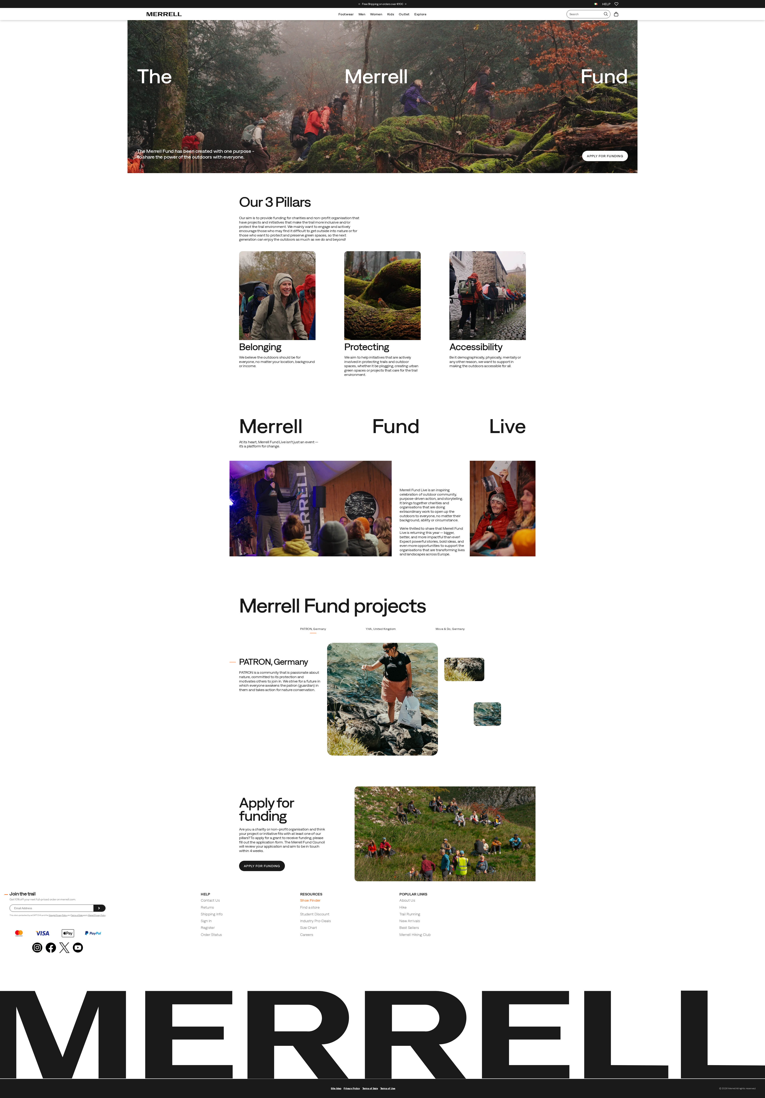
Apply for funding (262, 866)
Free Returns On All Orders (383, 4)
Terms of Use (387, 1088)
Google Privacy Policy (58, 915)
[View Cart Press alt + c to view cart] (616, 14)
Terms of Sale (77, 915)
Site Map (336, 1088)
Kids (390, 14)
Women (376, 14)
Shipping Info (212, 914)
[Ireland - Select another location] (595, 4)
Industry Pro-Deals (315, 921)
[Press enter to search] (605, 14)
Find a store (310, 907)
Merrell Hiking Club (415, 934)
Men (362, 14)
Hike (403, 907)
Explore (420, 14)
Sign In (206, 921)
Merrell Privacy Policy (97, 915)
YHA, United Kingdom (381, 628)
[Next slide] (405, 4)
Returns (207, 907)
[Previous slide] (359, 4)
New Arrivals (409, 921)
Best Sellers (409, 927)
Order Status (211, 934)
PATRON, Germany (313, 628)
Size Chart (308, 927)
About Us (407, 900)
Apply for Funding (605, 156)
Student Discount (315, 914)
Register (208, 927)
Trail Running (409, 914)
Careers (306, 934)
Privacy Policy (352, 1088)
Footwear (346, 14)
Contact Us (210, 900)
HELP (606, 4)
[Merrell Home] (164, 14)
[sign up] (99, 908)
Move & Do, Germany (450, 628)
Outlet (404, 14)
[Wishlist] (616, 4)
